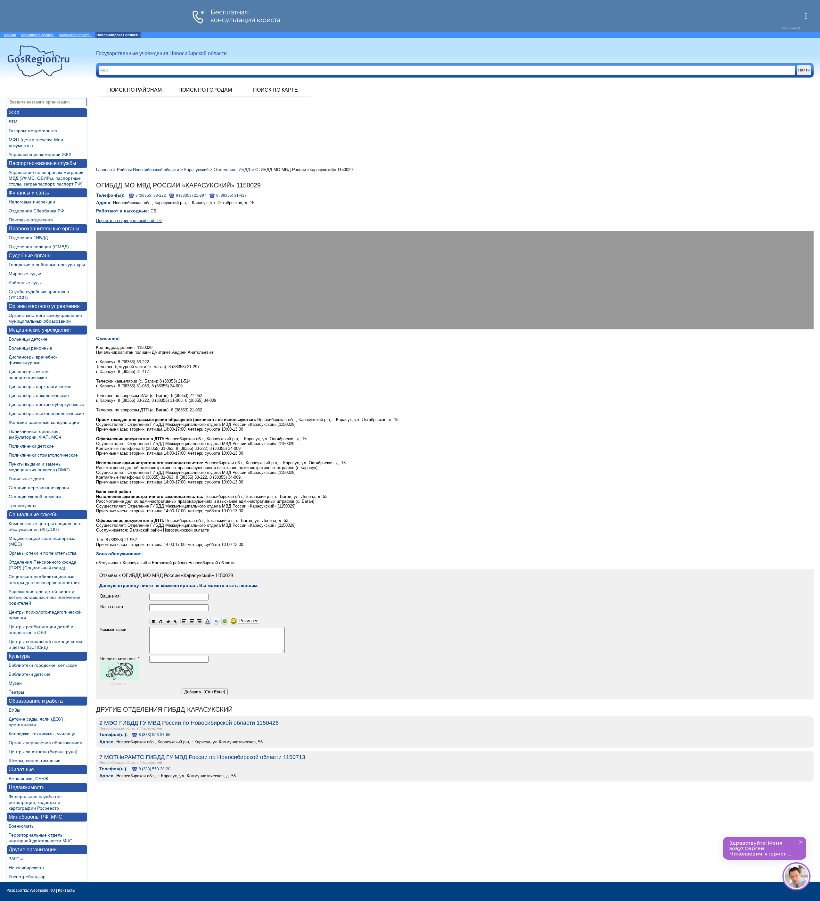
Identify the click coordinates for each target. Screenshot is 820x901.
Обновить (119, 683)
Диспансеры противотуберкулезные (46, 404)
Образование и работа (36, 701)
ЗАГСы (16, 858)
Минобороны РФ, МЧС (35, 817)
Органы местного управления (44, 306)
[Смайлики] (233, 621)
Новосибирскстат (27, 867)
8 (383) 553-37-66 (154, 734)
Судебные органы (30, 255)
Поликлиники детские (31, 446)
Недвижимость (26, 787)
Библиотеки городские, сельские (43, 665)
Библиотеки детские (30, 674)
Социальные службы (34, 514)
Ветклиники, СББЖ (28, 778)
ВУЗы (14, 710)
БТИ (13, 121)
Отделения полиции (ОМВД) (39, 246)
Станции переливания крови (39, 487)
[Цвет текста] (207, 621)
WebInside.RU (42, 890)
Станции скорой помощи (35, 496)
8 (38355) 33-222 (150, 195)
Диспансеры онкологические (39, 395)
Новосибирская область (119, 728)
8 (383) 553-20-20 (154, 769)
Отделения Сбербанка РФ (36, 210)
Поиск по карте (275, 90)
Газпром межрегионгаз (33, 130)
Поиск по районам (134, 90)
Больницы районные (30, 348)
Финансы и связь (29, 192)
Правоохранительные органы (44, 228)
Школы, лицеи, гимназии (35, 760)
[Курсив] (160, 621)
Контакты (66, 890)
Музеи (15, 683)
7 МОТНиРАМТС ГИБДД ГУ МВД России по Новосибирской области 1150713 (202, 757)
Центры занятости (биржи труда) (43, 751)
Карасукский (152, 728)
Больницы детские (28, 339)
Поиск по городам (205, 90)
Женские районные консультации (44, 422)
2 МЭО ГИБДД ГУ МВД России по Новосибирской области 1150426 (189, 723)
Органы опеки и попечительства (43, 553)
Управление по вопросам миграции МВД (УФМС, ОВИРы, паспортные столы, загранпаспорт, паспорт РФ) (46, 178)
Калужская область (75, 35)
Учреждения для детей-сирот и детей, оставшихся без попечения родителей (44, 597)
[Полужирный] (153, 621)
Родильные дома (26, 478)
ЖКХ (14, 112)
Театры (16, 692)
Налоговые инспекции (32, 201)
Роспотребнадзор (27, 876)
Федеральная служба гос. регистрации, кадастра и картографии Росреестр (36, 802)
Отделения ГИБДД (28, 237)
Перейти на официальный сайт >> (129, 220)
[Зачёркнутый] (168, 621)
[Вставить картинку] (224, 621)
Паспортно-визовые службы (42, 163)
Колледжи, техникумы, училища (42, 733)
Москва (10, 35)
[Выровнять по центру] (191, 621)
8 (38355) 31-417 (231, 195)
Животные (21, 769)
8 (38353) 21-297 (191, 195)
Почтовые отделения (31, 219)
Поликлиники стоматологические (43, 455)
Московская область (37, 35)
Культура (19, 656)
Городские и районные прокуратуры (47, 264)
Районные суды (25, 282)
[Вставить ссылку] (216, 621)
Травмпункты (22, 505)
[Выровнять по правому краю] (199, 621)
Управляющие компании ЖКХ (40, 154)
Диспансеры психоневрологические (46, 413)
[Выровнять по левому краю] (184, 621)
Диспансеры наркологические (40, 386)
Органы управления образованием (46, 742)
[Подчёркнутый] (175, 621)
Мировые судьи (25, 273)
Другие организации (33, 849)
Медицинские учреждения (40, 330)
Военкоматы (22, 826)
